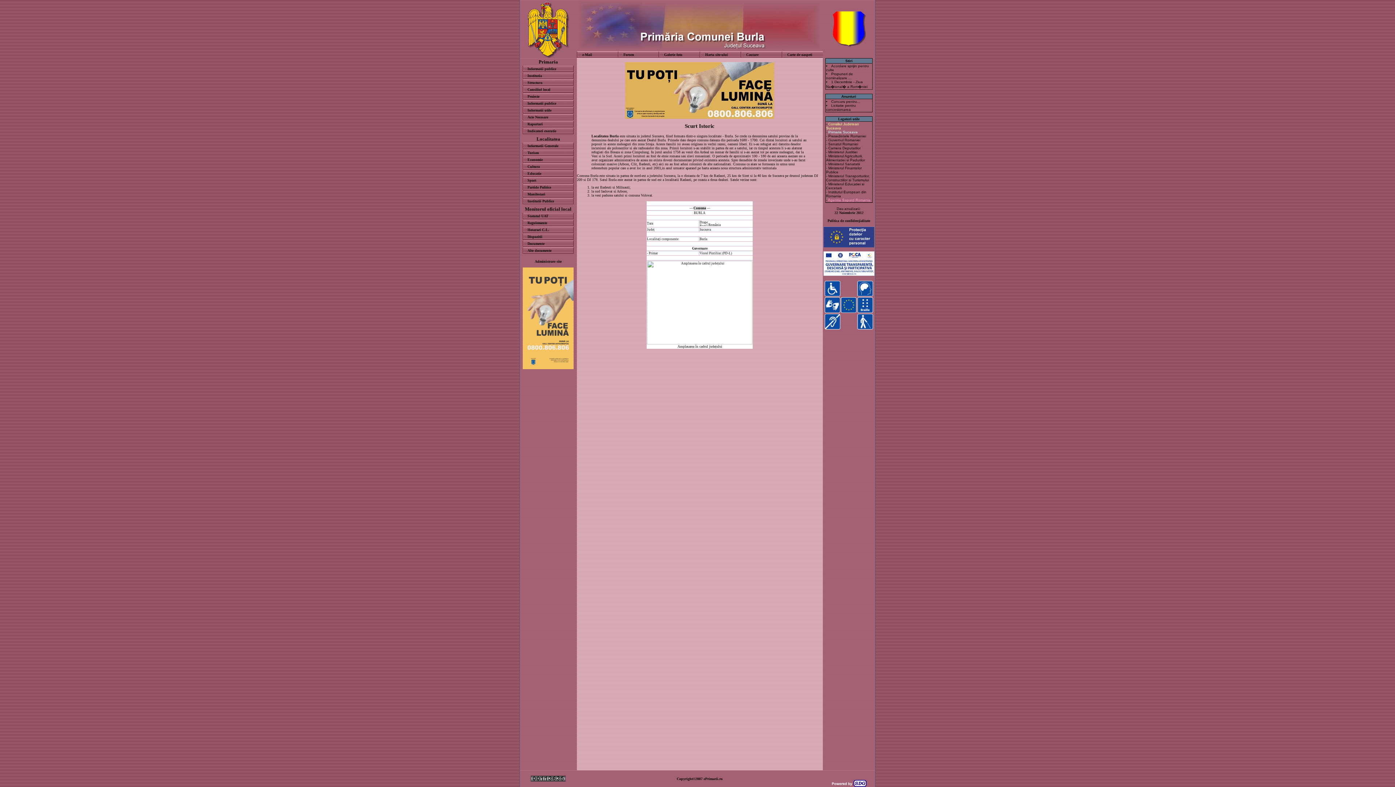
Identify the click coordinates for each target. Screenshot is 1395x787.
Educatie (534, 173)
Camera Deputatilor (844, 148)
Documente (536, 244)
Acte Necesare (537, 117)
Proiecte (533, 96)
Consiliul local (538, 90)
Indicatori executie (541, 131)
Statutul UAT (538, 216)
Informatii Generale (542, 146)
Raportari (535, 124)
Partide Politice (539, 187)
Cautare (752, 55)
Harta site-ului (716, 55)
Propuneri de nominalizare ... (839, 76)
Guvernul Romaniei (844, 140)
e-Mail (587, 55)
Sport (531, 180)
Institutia (534, 76)
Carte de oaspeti (799, 55)
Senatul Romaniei (843, 144)
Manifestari (536, 194)
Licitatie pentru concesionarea (841, 108)
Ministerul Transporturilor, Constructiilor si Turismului (848, 178)
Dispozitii (534, 237)
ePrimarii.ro (713, 779)
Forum (628, 55)
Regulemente (537, 223)
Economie (535, 160)
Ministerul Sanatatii (844, 164)
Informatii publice (541, 69)
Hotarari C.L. (538, 230)
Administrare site (548, 261)
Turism (533, 153)
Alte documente (539, 251)
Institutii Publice (540, 201)
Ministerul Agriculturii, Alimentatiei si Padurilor (845, 158)
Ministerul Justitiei (842, 152)
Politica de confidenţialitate (849, 221)
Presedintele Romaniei (847, 136)
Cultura (533, 167)
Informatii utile (539, 110)
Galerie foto (673, 55)
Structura (534, 83)
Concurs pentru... (845, 102)
